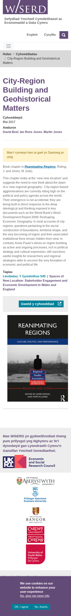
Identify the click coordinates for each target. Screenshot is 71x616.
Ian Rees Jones (31, 132)
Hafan (7, 54)
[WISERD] (25, 7)
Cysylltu (50, 34)
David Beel (10, 132)
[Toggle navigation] (8, 46)
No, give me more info (34, 595)
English (32, 34)
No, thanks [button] (41, 606)
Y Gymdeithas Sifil (32, 276)
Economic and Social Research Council (35, 461)
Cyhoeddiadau (26, 54)
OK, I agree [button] (21, 606)
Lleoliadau (10, 276)
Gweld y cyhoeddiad (38, 304)
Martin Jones (53, 132)
